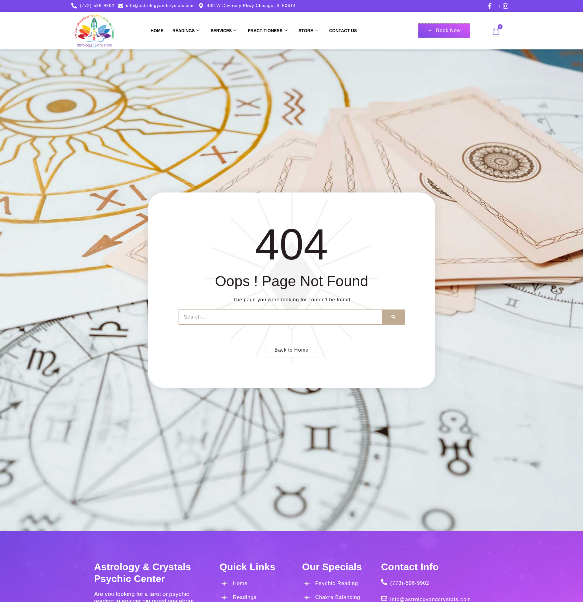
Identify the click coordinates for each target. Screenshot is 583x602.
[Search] (393, 317)
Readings (183, 30)
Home (157, 30)
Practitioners (265, 30)
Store (305, 30)
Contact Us (343, 30)
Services (221, 30)
